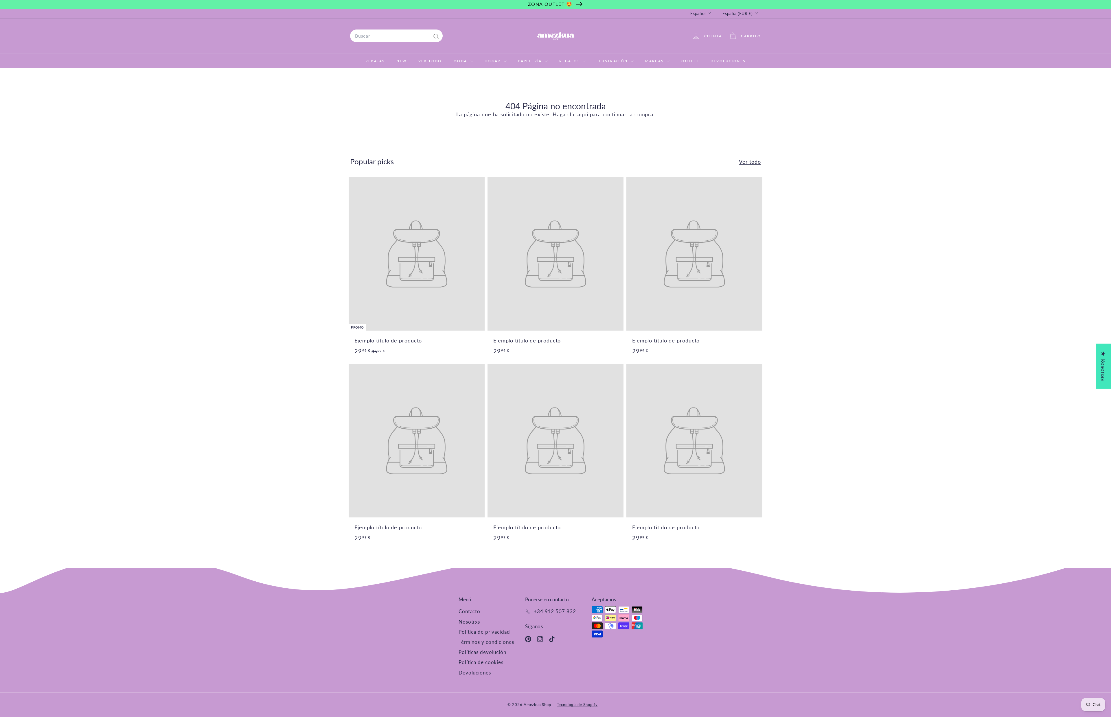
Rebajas (375, 61)
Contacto (469, 611)
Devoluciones (728, 61)
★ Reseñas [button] (1103, 366)
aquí (582, 114)
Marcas (655, 61)
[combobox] (396, 36)
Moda (461, 61)
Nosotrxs (469, 622)
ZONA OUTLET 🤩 (550, 4)
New (401, 61)
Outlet (690, 61)
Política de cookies (481, 662)
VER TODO (430, 61)
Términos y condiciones (486, 642)
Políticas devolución (482, 652)
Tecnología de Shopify (577, 704)
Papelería (530, 61)
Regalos (570, 61)
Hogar (493, 61)
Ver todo (750, 161)
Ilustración (613, 61)
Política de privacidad (484, 632)
